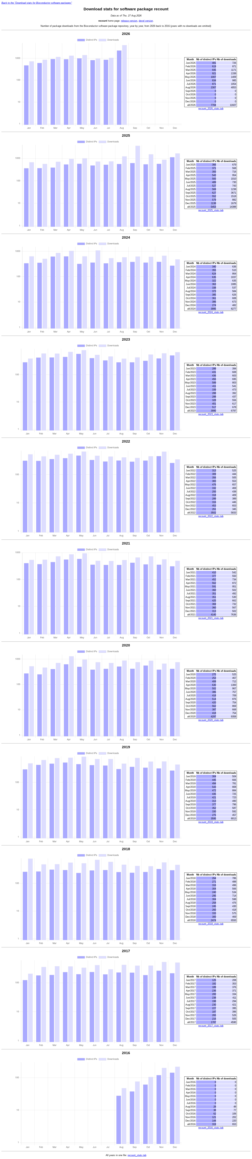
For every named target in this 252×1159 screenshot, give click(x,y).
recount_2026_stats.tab (210, 108)
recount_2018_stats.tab (210, 923)
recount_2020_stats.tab (210, 720)
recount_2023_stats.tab (210, 414)
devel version (146, 20)
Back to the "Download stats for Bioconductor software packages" (36, 2)
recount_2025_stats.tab (210, 210)
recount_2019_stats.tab (210, 822)
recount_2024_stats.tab (210, 312)
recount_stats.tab (137, 1155)
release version (129, 20)
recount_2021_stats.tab (210, 618)
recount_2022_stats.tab (210, 516)
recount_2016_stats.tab (210, 1127)
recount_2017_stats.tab (210, 1025)
